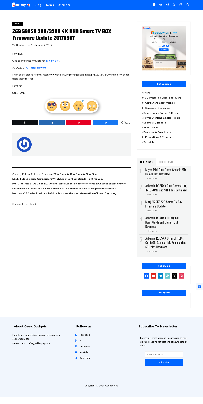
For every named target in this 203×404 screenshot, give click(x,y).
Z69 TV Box (52, 60)
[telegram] (160, 275)
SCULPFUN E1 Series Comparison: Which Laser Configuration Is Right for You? (57, 178)
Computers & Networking (160, 102)
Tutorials (148, 142)
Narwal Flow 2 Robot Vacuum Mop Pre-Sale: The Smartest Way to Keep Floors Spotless (64, 188)
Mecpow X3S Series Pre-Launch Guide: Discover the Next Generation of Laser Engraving (64, 193)
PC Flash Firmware (36, 67)
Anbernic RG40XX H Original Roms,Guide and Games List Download (162, 222)
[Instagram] (167, 4)
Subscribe (163, 362)
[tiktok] (167, 275)
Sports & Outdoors (154, 122)
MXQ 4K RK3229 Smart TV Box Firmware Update (163, 203)
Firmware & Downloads (157, 132)
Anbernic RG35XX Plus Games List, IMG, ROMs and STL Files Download (166, 187)
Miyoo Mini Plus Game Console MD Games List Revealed (165, 171)
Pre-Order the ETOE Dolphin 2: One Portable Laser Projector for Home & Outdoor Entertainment (69, 183)
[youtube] (160, 4)
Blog (38, 5)
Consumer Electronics (157, 107)
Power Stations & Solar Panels (161, 117)
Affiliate (64, 5)
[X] (174, 4)
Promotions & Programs (159, 137)
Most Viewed (146, 162)
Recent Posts (166, 162)
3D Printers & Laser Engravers (163, 97)
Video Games (151, 127)
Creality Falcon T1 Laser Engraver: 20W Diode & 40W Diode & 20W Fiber (55, 174)
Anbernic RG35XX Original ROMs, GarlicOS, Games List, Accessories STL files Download (165, 242)
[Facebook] (154, 4)
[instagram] (180, 4)
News (50, 5)
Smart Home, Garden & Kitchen (161, 112)
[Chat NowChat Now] (199, 286)
